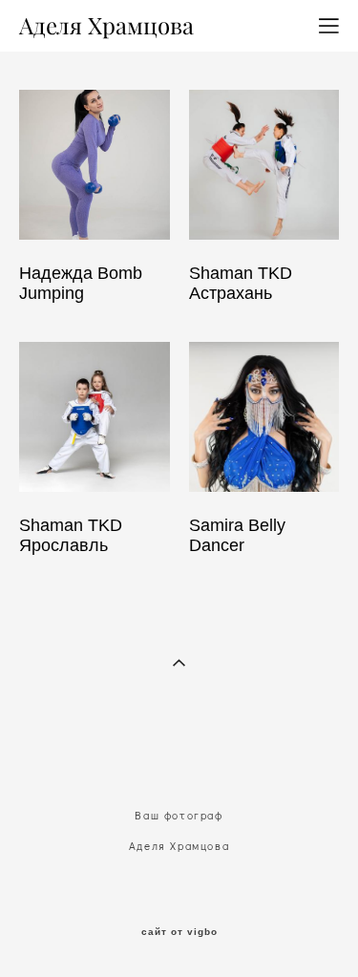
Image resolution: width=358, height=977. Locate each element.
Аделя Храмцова (106, 25)
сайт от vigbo (179, 932)
